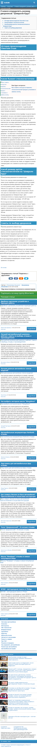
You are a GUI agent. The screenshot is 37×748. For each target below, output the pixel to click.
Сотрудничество (18, 726)
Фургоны (4, 633)
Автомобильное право (8, 648)
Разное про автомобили (9, 647)
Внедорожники (6, 629)
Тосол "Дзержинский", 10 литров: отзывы (18, 527)
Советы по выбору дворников (13, 28)
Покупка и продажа (7, 643)
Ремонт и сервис (6, 639)
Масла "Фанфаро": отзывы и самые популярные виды (15, 557)
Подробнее (31, 329)
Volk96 (7, 2)
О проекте (4, 726)
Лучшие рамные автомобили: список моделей (16, 369)
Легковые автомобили (8, 622)
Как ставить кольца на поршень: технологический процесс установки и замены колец (24, 89)
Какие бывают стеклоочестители (14, 22)
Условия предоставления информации (12, 745)
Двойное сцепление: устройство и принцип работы (15, 302)
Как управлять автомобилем (10, 645)
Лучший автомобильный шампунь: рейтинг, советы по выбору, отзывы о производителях (16, 336)
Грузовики (4, 631)
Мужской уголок (6, 635)
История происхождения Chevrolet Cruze (16, 20)
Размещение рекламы (20, 728)
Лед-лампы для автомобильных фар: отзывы (16, 464)
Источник (3, 267)
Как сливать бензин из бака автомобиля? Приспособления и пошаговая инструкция (18, 495)
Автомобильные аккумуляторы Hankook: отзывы (17, 433)
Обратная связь (5, 728)
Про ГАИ (4, 641)
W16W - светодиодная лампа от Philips (16, 589)
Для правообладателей (20, 729)
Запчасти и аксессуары (8, 637)
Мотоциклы (5, 626)
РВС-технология (6, 627)
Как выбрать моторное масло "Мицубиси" (18, 401)
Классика (3, 329)
